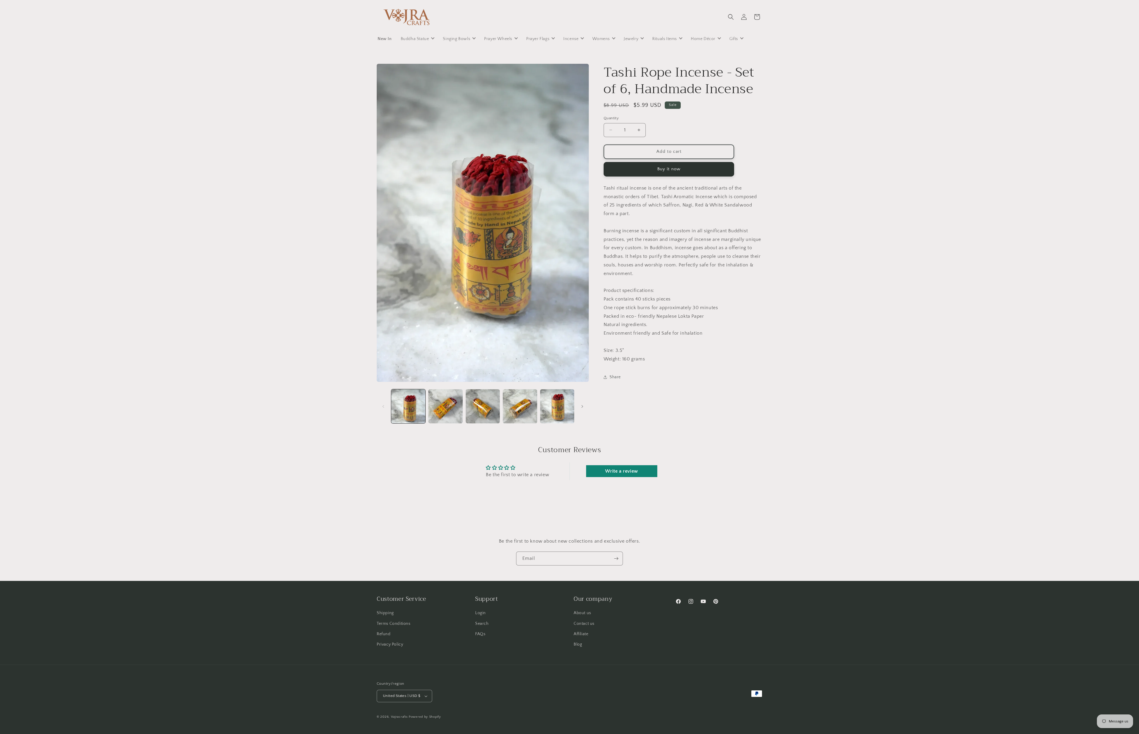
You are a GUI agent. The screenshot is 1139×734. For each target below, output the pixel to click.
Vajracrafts (399, 717)
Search (482, 623)
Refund (384, 634)
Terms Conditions (394, 623)
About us (582, 613)
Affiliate (581, 634)
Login (480, 613)
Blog (578, 644)
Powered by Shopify (425, 717)
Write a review (621, 471)
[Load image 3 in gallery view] (483, 406)
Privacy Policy (390, 644)
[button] (730, 16)
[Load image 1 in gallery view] (408, 406)
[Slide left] (383, 406)
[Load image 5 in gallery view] (557, 406)
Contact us (584, 623)
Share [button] (615, 376)
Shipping (385, 613)
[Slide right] (582, 406)
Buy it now (668, 168)
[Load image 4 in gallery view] (520, 406)
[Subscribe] (616, 558)
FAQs (480, 634)
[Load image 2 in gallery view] (445, 406)
